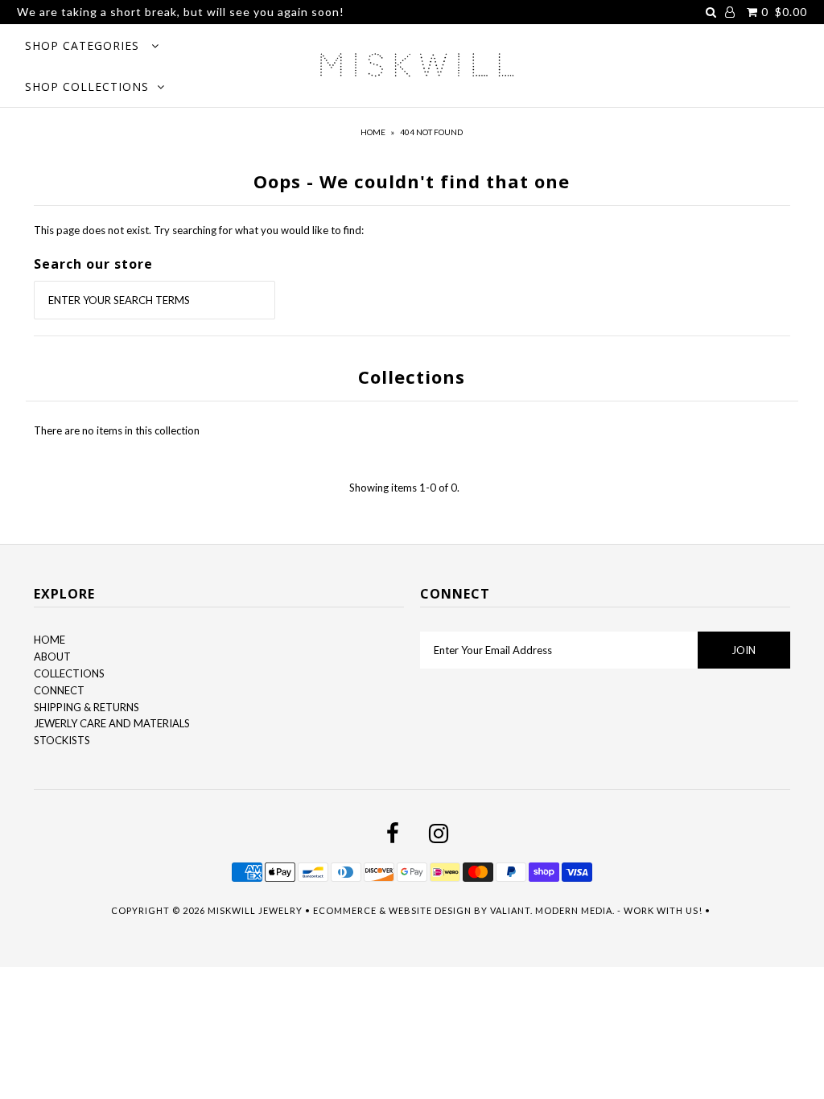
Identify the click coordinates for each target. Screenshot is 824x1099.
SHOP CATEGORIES (84, 45)
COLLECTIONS (69, 673)
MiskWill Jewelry (255, 910)
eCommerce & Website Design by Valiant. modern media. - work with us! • (513, 910)
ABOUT (52, 656)
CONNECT (59, 690)
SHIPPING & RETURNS (86, 707)
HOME (49, 639)
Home (372, 132)
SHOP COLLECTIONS (87, 86)
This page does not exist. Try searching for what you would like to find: (199, 230)
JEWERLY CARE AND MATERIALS (112, 723)
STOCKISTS (62, 740)
